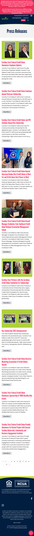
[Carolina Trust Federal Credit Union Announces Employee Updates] (17, 58)
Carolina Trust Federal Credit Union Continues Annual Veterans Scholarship (17, 92)
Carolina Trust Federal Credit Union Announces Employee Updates (13, 64)
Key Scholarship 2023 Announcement (14, 330)
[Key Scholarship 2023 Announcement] (17, 326)
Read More (6, 83)
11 (7, 465)
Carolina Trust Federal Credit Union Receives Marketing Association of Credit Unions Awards (16, 361)
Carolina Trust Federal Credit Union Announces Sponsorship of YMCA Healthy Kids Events (17, 395)
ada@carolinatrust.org (20, 516)
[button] (31, 533)
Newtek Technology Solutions (20, 527)
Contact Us (25, 18)
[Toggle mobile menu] (31, 15)
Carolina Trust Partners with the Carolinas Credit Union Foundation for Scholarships (16, 281)
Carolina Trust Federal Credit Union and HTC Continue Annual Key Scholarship (16, 121)
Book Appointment (16, 18)
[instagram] (3, 505)
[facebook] (31, 498)
